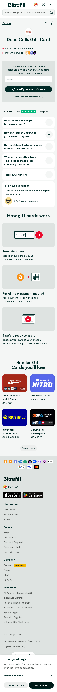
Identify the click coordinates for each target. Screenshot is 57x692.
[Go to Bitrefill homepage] (16, 5)
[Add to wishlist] (45, 23)
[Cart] (52, 5)
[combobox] (25, 12)
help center (21, 190)
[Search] (51, 12)
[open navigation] (4, 5)
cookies (16, 664)
